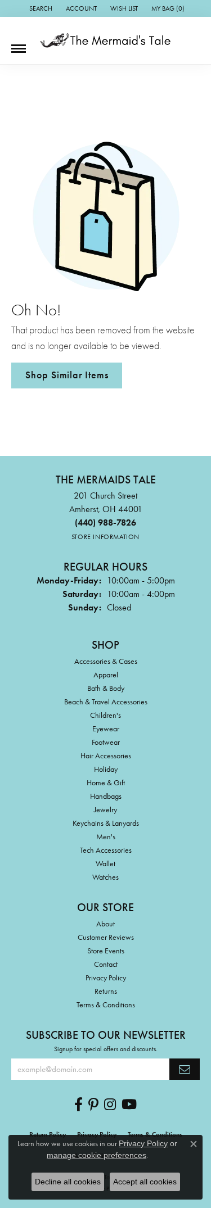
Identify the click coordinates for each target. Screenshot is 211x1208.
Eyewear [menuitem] (105, 728)
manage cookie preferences (96, 1155)
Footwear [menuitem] (106, 742)
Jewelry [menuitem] (105, 809)
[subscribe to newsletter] (184, 1069)
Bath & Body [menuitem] (105, 688)
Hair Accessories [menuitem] (105, 755)
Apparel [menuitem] (105, 674)
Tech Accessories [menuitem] (106, 850)
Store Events (105, 950)
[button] (39, 8)
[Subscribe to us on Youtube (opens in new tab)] (129, 1104)
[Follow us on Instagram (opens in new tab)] (110, 1104)
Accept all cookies (145, 1181)
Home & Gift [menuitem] (106, 782)
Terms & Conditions (106, 1004)
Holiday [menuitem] (106, 769)
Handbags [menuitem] (106, 796)
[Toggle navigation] (18, 44)
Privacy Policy (106, 977)
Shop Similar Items (66, 375)
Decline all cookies (68, 1181)
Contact (106, 964)
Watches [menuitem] (105, 877)
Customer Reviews (106, 937)
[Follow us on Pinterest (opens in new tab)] (93, 1104)
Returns (106, 991)
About (105, 924)
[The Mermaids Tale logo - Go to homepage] (105, 40)
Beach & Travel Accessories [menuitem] (105, 701)
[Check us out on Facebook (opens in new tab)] (78, 1104)
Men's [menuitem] (105, 836)
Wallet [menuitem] (105, 863)
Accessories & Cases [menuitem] (105, 661)
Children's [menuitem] (105, 715)
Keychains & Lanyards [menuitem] (106, 823)
